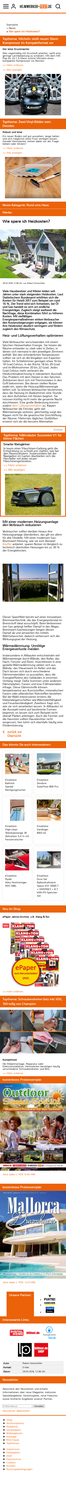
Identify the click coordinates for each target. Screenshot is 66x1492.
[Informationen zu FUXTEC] (50, 1297)
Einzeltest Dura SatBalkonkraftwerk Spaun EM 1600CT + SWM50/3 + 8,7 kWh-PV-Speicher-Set (48, 885)
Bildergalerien (14, 1433)
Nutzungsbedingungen (19, 1469)
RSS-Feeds (12, 1440)
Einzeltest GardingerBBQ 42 (42, 829)
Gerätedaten (13, 1430)
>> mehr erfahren (13, 991)
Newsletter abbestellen (16, 1410)
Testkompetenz (15, 1423)
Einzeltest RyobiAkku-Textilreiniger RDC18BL (16, 880)
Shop (9, 1420)
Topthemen (12, 1443)
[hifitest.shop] (41, 1355)
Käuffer (7, 544)
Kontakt (10, 1466)
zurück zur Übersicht (14, 734)
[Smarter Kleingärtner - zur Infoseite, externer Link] (33, 495)
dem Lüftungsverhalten (27, 406)
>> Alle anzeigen (12, 69)
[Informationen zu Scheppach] (50, 1310)
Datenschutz (13, 1459)
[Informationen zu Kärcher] (50, 1304)
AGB (9, 1455)
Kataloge (11, 1436)
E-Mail (26, 1367)
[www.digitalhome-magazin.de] (17, 1338)
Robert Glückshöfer (32, 1363)
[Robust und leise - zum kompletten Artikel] (33, 178)
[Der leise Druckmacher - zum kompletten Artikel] (33, 95)
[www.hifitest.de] (33, 1338)
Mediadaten (13, 1452)
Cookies (11, 1462)
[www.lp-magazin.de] (25, 1355)
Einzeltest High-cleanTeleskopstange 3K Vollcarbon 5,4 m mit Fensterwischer (17, 832)
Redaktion (12, 1426)
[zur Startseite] (36, 6)
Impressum (13, 1449)
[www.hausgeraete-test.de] (49, 1338)
